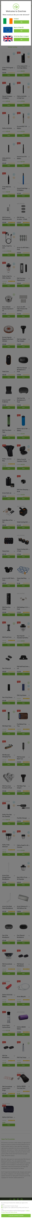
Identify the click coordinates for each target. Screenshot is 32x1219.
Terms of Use (13, 1212)
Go (21, 22)
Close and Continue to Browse (16, 1215)
